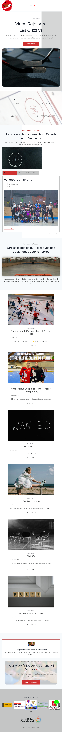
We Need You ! (31, 446)
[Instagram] (31, 5)
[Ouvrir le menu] (58, 5)
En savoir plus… (9, 229)
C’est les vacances (31, 501)
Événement (31, 553)
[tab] (10, 173)
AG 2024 (31, 556)
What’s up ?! (31, 386)
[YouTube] (34, 5)
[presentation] (31, 309)
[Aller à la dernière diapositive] (3, 705)
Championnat (31, 328)
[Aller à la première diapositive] (59, 705)
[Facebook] (27, 5)
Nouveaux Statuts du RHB (31, 613)
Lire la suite (31, 345)
